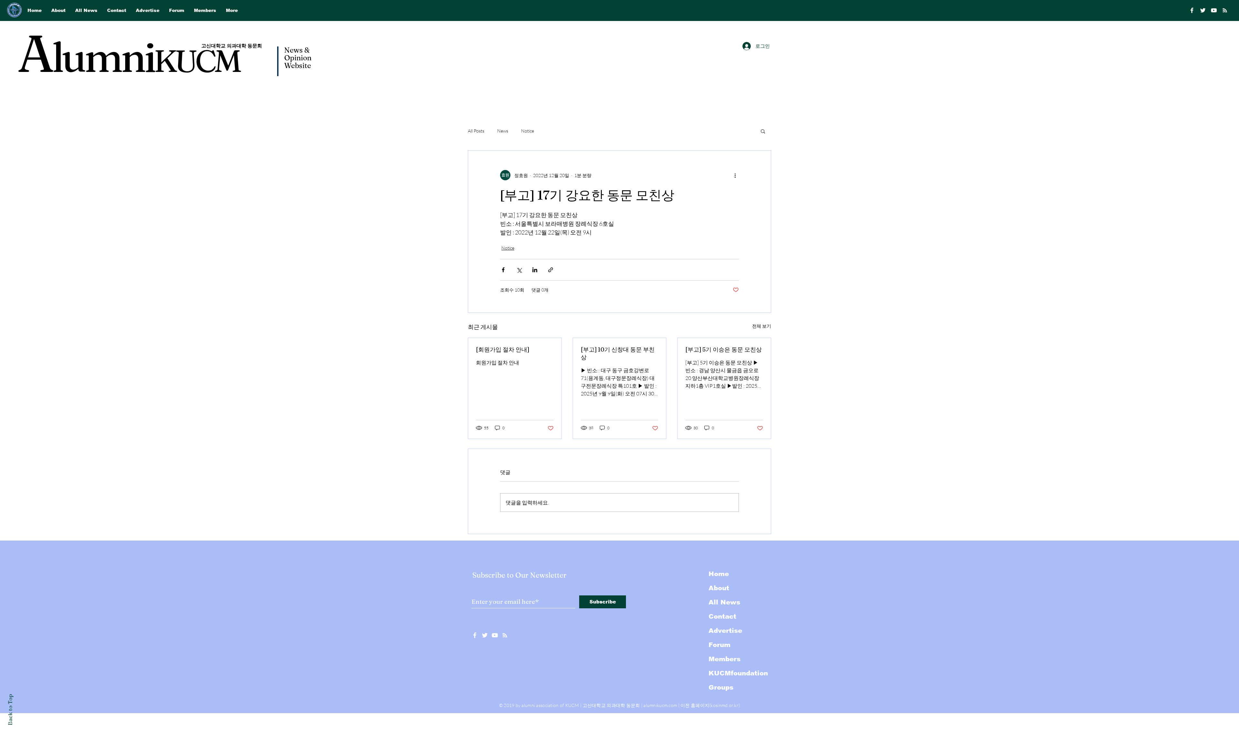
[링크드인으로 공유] (535, 270)
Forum (719, 644)
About (719, 588)
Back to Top (10, 709)
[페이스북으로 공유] (503, 270)
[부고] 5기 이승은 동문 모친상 (723, 349)
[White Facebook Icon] (474, 635)
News (502, 131)
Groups (721, 687)
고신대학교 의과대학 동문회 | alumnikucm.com (630, 705)
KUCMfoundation (738, 673)
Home (719, 573)
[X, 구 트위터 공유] (519, 270)
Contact (722, 616)
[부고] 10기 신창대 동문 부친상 (618, 353)
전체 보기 (761, 326)
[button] (763, 131)
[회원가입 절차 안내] (502, 349)
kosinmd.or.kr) (725, 705)
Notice (527, 131)
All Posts (476, 131)
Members (724, 658)
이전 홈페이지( (695, 705)
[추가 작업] (735, 175)
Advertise (725, 630)
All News (724, 602)
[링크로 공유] (551, 270)
